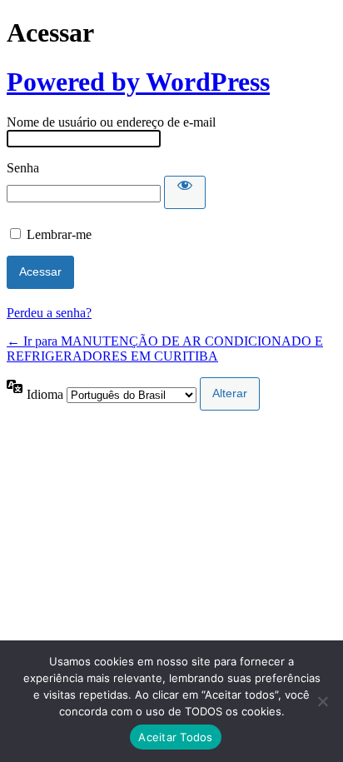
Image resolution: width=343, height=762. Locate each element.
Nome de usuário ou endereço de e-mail (111, 122)
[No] (322, 701)
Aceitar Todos (175, 737)
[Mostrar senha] (185, 192)
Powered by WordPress (138, 82)
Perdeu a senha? (49, 313)
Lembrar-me (59, 234)
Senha (23, 168)
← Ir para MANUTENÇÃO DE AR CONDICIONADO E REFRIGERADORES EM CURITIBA (165, 348)
